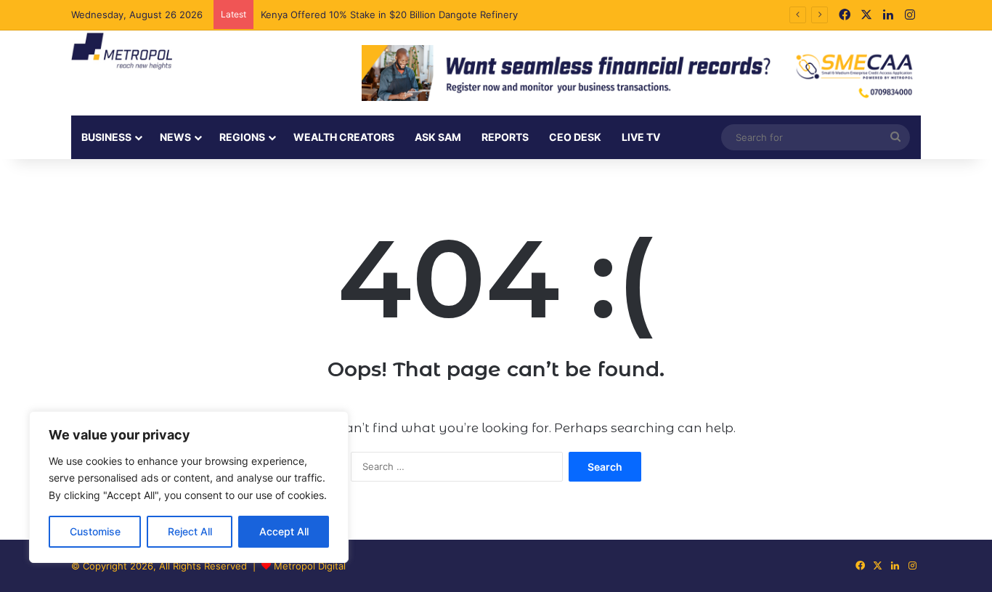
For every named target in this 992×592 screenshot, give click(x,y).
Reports (505, 137)
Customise (95, 531)
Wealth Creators (343, 137)
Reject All (190, 531)
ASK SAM (438, 137)
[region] (189, 487)
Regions (242, 137)
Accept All (284, 531)
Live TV (641, 137)
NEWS (175, 137)
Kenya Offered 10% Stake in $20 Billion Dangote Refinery (391, 14)
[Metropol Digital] (121, 51)
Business (106, 137)
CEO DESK (575, 137)
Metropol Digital (310, 566)
